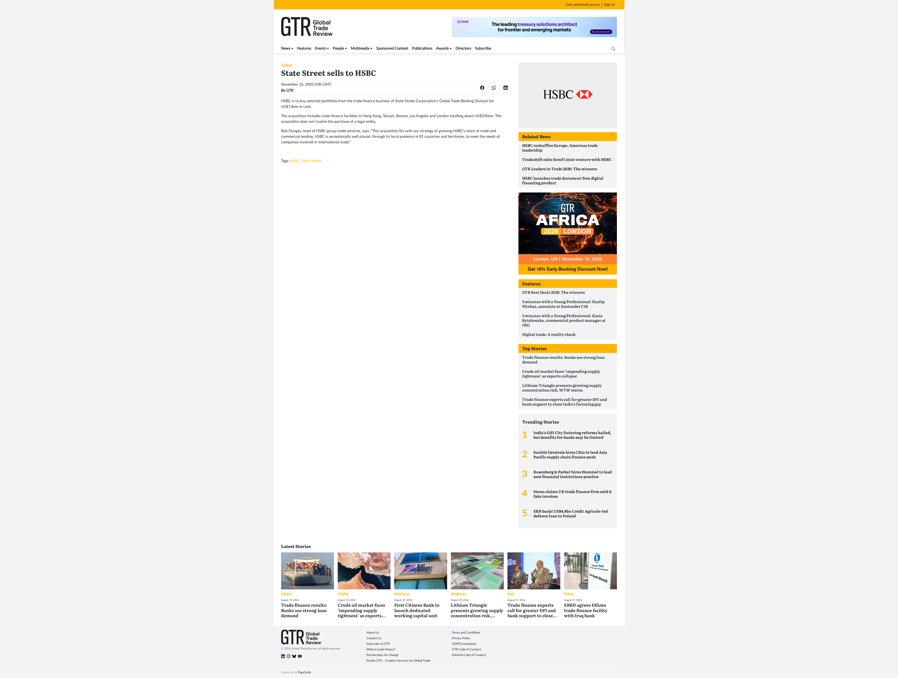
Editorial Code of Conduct (469, 655)
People (338, 48)
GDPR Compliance (464, 643)
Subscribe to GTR (378, 643)
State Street (311, 161)
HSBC (295, 161)
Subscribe (483, 48)
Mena (568, 594)
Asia (510, 594)
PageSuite (304, 672)
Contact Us (373, 638)
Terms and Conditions (466, 632)
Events (320, 48)
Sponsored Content (392, 48)
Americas (401, 594)
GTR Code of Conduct (466, 649)
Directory (463, 48)
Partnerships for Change (382, 655)
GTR (289, 90)
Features (304, 48)
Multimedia (360, 48)
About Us (372, 632)
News (285, 48)
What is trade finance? (381, 649)
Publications (422, 48)
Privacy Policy (461, 638)
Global (286, 65)
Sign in (609, 5)
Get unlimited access (583, 5)
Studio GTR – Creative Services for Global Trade (398, 660)
